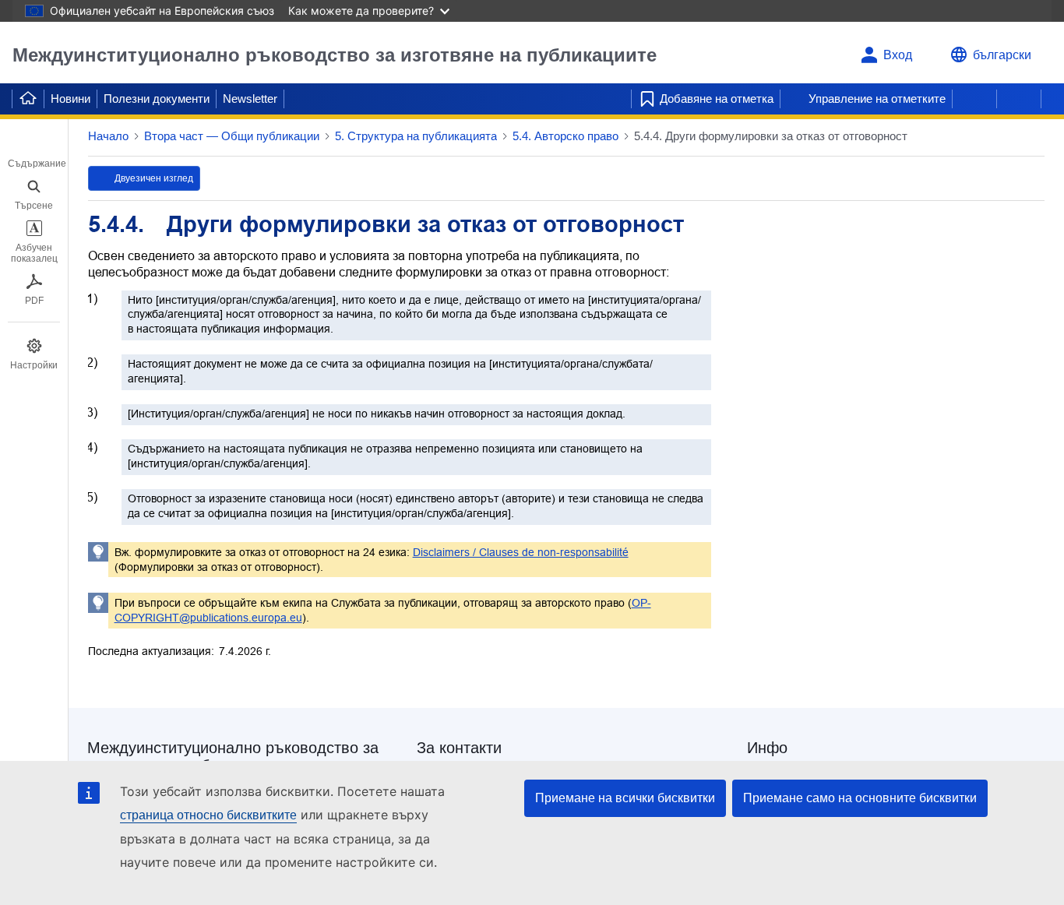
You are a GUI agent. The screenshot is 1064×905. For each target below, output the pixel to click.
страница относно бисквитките (208, 815)
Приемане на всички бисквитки (625, 798)
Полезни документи (157, 98)
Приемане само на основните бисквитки (860, 798)
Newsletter (250, 98)
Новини (70, 98)
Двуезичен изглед (154, 178)
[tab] (34, 152)
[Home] (28, 98)
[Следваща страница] (1019, 98)
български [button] (1002, 55)
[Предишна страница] (974, 98)
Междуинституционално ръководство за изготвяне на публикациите (334, 54)
